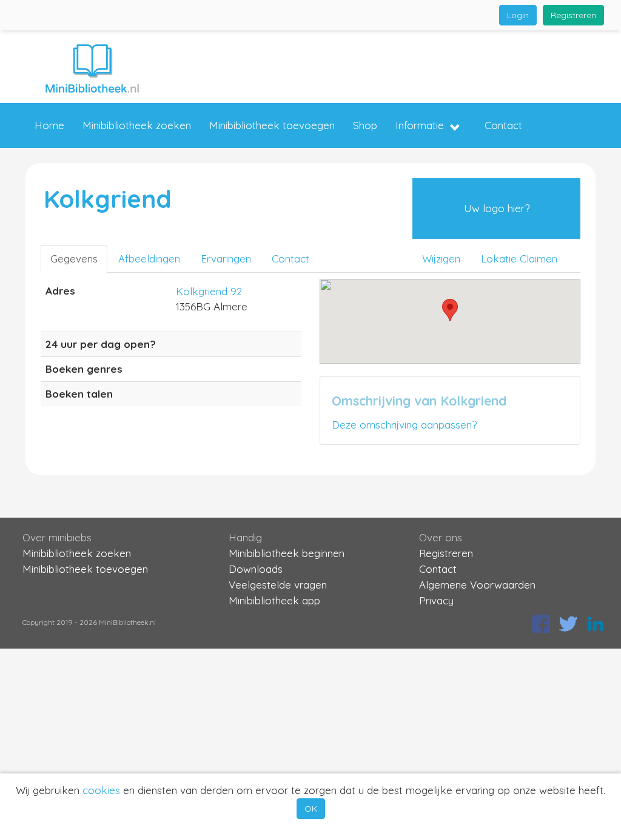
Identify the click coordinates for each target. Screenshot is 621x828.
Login (518, 15)
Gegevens (74, 258)
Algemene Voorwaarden (477, 584)
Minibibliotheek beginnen (286, 553)
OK (310, 808)
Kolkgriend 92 (209, 291)
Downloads (256, 569)
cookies (101, 790)
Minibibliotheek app (274, 600)
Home (49, 125)
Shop (365, 125)
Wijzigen (441, 258)
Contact (503, 125)
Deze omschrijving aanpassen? (404, 424)
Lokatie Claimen (519, 258)
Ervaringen (226, 258)
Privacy (436, 600)
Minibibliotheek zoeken (136, 125)
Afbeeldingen (149, 258)
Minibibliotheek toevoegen (272, 125)
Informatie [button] (419, 125)
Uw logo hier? (496, 208)
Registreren (573, 15)
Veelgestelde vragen (278, 584)
